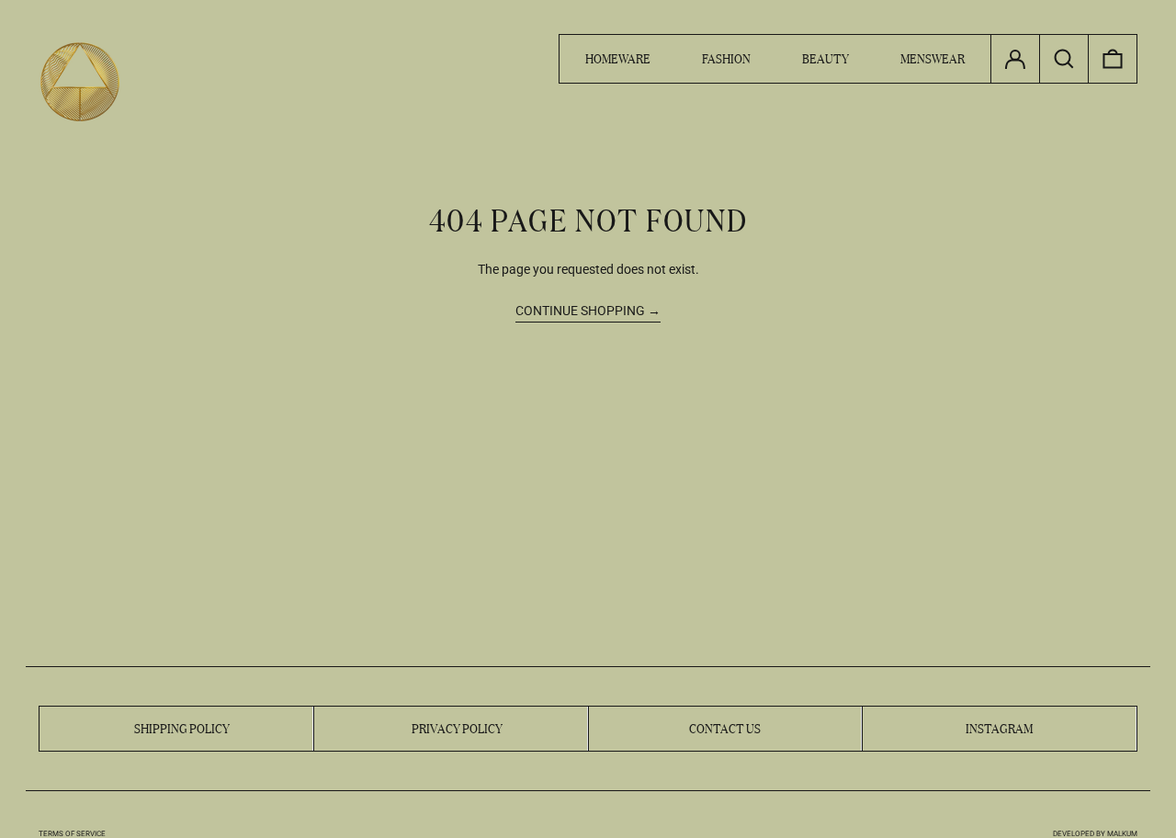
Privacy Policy (457, 727)
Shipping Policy (182, 727)
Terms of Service (72, 834)
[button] (1113, 58)
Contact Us (725, 727)
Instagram (999, 727)
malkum (1122, 834)
